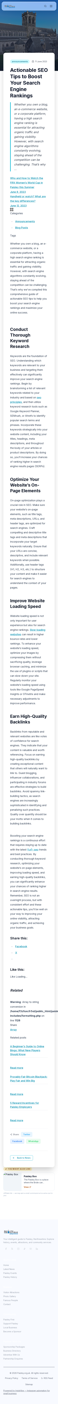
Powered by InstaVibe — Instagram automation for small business (26, 1392)
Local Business (10, 1327)
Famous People (10, 1300)
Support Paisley (10, 1323)
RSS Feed (48, 1378)
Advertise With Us (11, 1355)
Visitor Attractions (11, 1292)
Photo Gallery (9, 1296)
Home (6, 1265)
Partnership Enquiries (13, 1358)
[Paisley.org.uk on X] (12, 1248)
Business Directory (12, 1351)
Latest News (9, 1269)
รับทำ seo (32, 849)
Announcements (25, 221)
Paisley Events (10, 1273)
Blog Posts (21, 227)
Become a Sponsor (12, 1331)
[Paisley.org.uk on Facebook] (5, 1248)
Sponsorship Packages (14, 1347)
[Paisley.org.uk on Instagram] (18, 1248)
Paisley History (10, 1277)
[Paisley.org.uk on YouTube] (30, 1248)
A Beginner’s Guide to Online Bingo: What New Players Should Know (27, 1050)
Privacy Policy (11, 1378)
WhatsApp (33, 1141)
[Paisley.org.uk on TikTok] (24, 1248)
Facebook (17, 1141)
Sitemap (29, 1384)
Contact (7, 1304)
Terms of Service (30, 1378)
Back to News (24, 1158)
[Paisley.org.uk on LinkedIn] (36, 1248)
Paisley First (8, 1319)
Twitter (26, 1134)
